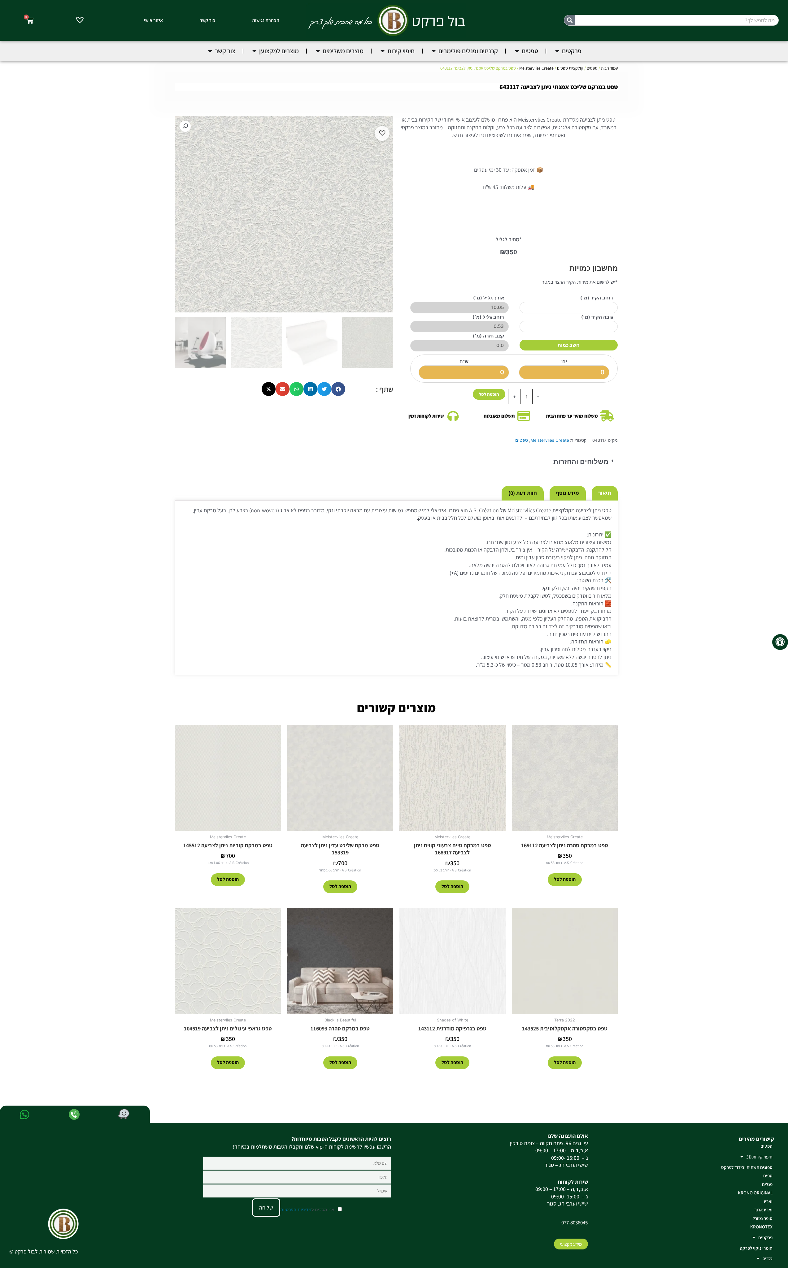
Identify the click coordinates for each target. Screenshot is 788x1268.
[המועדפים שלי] (80, 20)
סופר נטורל (763, 1218)
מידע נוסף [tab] (567, 492)
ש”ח (463, 361)
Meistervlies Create (536, 68)
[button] (508, 462)
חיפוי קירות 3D (759, 1157)
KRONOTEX (761, 1227)
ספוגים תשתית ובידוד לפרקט (747, 1167)
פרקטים (765, 1237)
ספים (768, 1176)
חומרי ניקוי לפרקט (756, 1248)
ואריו (768, 1201)
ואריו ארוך (763, 1210)
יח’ (564, 361)
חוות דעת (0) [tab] (522, 492)
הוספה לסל (489, 394)
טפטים (592, 68)
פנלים (767, 1184)
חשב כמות (569, 345)
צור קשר (208, 20)
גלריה (768, 1259)
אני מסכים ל (307, 1209)
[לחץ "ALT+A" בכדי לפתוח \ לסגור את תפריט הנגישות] (780, 642)
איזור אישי (153, 20)
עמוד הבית (609, 68)
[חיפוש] (569, 20)
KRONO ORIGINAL (755, 1193)
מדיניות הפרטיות (295, 1209)
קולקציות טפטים (570, 68)
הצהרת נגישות (265, 20)
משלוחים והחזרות (580, 462)
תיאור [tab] (604, 492)
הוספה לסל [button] (565, 879)
